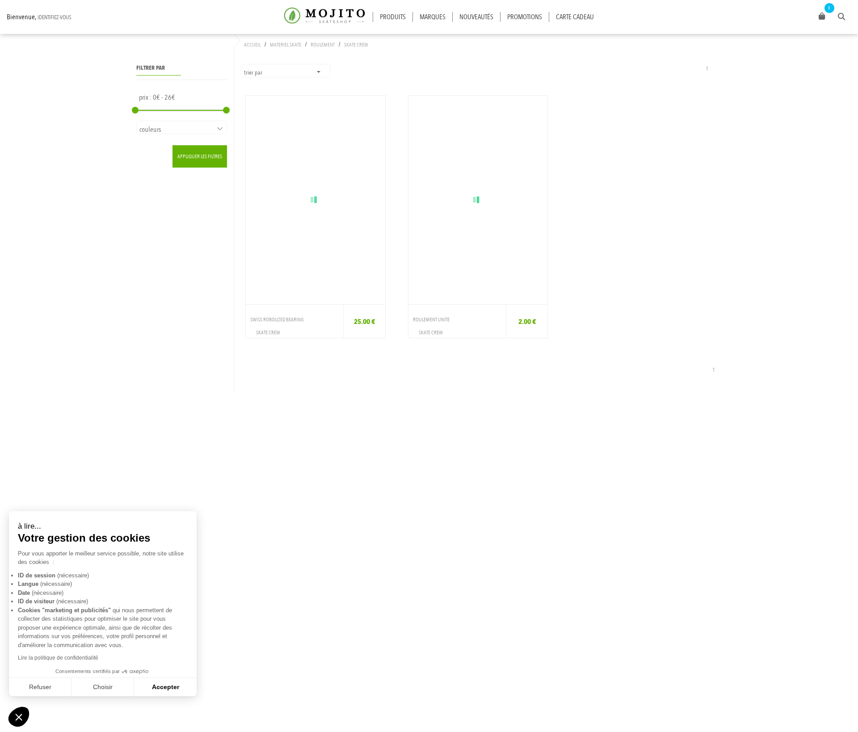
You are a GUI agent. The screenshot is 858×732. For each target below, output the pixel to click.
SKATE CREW (356, 44)
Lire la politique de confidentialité (58, 658)
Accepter (165, 686)
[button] (18, 717)
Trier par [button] (254, 72)
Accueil (252, 44)
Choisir (103, 686)
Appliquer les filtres (199, 156)
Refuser (40, 686)
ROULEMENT (323, 44)
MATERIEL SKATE (285, 44)
